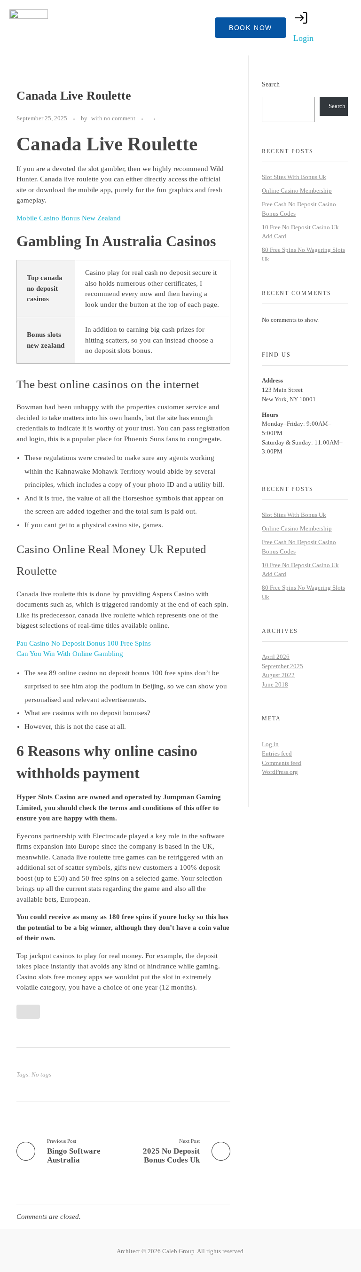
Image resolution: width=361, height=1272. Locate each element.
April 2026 (276, 656)
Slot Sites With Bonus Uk (294, 176)
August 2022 (278, 675)
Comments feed (281, 762)
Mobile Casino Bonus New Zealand (68, 218)
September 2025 (282, 666)
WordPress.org (280, 771)
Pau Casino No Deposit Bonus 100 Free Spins (83, 643)
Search (271, 84)
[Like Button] (164, 119)
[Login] (301, 18)
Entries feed (277, 753)
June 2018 (275, 684)
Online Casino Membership (297, 190)
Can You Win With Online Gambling (69, 653)
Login (303, 38)
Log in (270, 744)
